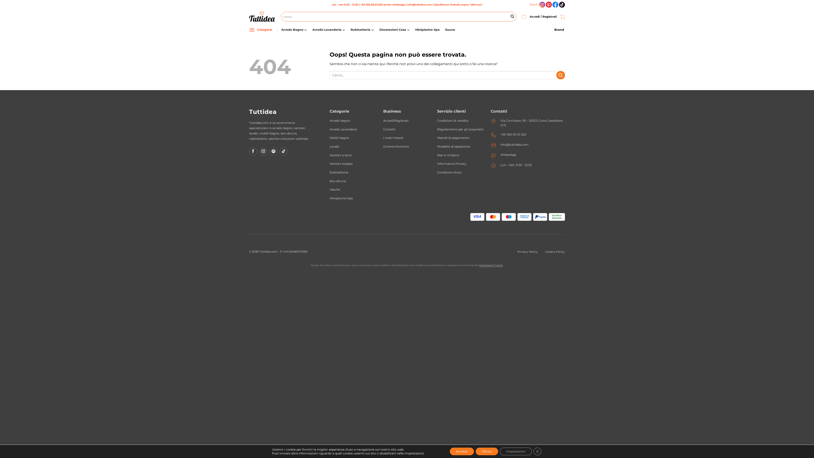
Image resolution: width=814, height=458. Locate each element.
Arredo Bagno (292, 30)
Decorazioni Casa (392, 30)
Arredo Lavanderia (326, 30)
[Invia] (512, 16)
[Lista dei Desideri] (524, 16)
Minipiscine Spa (427, 30)
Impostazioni (515, 451)
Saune (450, 30)
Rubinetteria (360, 30)
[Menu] (252, 29)
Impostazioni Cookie (491, 265)
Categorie (264, 30)
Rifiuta (487, 451)
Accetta (462, 451)
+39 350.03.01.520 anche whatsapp (382, 4)
